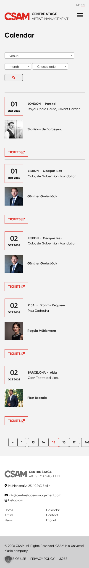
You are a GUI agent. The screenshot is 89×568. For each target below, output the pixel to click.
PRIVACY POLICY (42, 558)
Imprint (51, 520)
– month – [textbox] (14, 66)
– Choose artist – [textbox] (46, 66)
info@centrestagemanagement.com (35, 495)
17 (74, 442)
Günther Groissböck (42, 196)
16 (64, 442)
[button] (8, 560)
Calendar (53, 510)
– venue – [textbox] (14, 56)
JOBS (63, 558)
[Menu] (80, 15)
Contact (52, 515)
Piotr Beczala (37, 398)
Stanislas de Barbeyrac (44, 129)
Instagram (15, 500)
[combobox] (39, 55)
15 (53, 442)
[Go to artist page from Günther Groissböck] (14, 196)
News (9, 520)
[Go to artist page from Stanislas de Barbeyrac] (14, 129)
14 (43, 442)
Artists (9, 515)
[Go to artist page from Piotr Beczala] (14, 398)
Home (9, 510)
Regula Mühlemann (41, 331)
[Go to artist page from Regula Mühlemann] (14, 331)
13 (33, 442)
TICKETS (14, 152)
